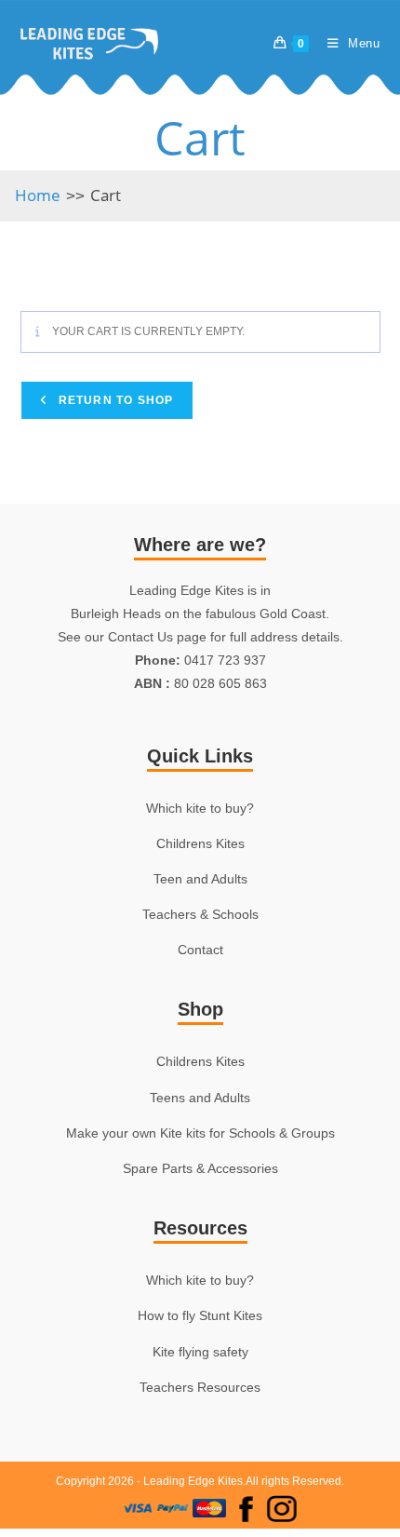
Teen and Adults (200, 878)
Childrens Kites (200, 843)
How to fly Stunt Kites (200, 1315)
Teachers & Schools (200, 914)
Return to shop (114, 400)
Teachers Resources (200, 1387)
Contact (200, 949)
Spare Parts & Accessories (200, 1168)
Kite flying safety (200, 1351)
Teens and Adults (200, 1097)
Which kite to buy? (200, 808)
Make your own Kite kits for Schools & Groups (200, 1133)
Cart (105, 195)
